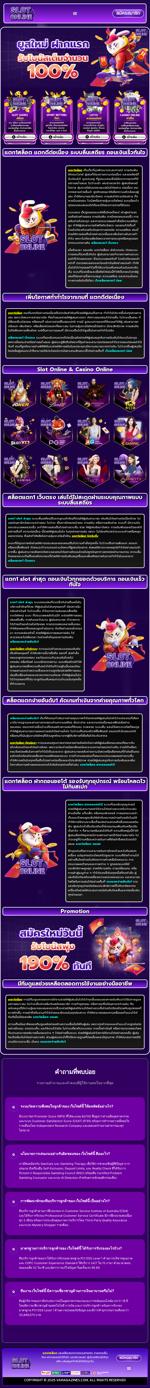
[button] (75, 13)
